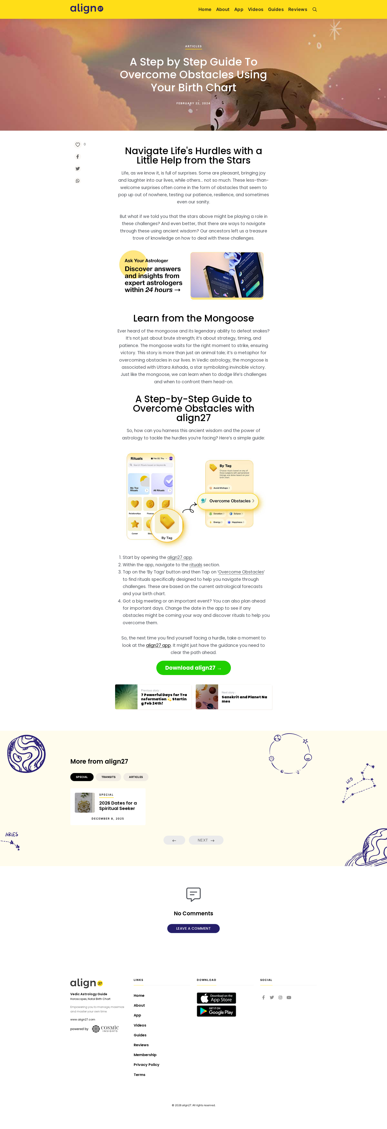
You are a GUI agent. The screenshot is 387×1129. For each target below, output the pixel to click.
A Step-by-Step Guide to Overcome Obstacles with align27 (193, 408)
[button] (193, 668)
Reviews (297, 9)
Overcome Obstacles (241, 572)
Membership (145, 1054)
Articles (193, 46)
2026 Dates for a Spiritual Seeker (118, 805)
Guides (276, 9)
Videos (256, 9)
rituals (195, 565)
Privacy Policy (146, 1064)
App (238, 9)
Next (203, 840)
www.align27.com (82, 1019)
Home (205, 9)
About (223, 9)
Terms (139, 1074)
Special (106, 794)
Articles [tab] (136, 777)
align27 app (179, 557)
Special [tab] (82, 777)
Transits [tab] (108, 777)
